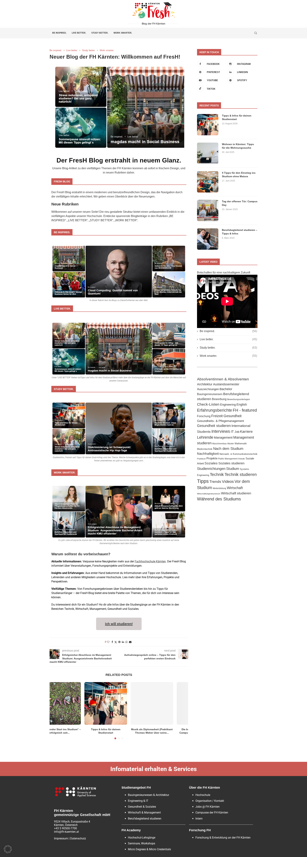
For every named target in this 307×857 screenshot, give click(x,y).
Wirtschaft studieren (236, 493)
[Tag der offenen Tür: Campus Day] (207, 210)
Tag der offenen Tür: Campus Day (239, 203)
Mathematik (241, 443)
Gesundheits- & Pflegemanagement (220, 421)
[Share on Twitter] (115, 642)
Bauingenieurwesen (209, 394)
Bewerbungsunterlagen (238, 399)
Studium (232, 469)
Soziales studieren (231, 463)
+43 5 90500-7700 (65, 828)
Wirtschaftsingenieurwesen (208, 494)
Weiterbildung (219, 488)
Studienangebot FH (136, 787)
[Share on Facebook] (112, 642)
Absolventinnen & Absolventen (223, 379)
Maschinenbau (219, 443)
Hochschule (202, 795)
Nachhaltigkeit (208, 453)
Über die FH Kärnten (204, 787)
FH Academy (131, 830)
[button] (8, 849)
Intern (199, 818)
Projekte (211, 458)
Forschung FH (200, 830)
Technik (217, 474)
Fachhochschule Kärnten (150, 561)
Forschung (204, 416)
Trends (215, 481)
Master (230, 443)
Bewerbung (219, 399)
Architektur (204, 384)
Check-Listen (208, 404)
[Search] (255, 33)
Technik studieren (241, 474)
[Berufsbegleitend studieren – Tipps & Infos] (207, 239)
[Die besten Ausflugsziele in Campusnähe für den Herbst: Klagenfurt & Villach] (165, 703)
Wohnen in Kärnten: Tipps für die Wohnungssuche (238, 146)
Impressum (61, 838)
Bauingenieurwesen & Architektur (148, 795)
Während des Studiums (219, 499)
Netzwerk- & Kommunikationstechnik (238, 454)
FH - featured (245, 410)
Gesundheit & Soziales (142, 806)
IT (232, 431)
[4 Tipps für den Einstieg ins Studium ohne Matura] (207, 181)
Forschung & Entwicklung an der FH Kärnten (223, 837)
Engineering (228, 404)
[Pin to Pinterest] (119, 642)
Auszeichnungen (208, 389)
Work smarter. (123, 33)
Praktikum (201, 459)
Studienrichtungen (211, 469)
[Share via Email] (130, 642)
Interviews (220, 431)
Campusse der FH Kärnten (211, 812)
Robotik (241, 459)
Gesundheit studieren (214, 426)
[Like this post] (108, 642)
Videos (228, 481)
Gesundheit (232, 416)
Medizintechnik (204, 449)
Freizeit (217, 416)
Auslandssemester (226, 384)
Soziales (211, 463)
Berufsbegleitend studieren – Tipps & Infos (239, 232)
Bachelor (226, 389)
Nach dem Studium (228, 449)
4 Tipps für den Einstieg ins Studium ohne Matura (238, 174)
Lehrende (205, 437)
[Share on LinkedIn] (123, 642)
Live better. (79, 33)
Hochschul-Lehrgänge (141, 837)
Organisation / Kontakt (209, 800)
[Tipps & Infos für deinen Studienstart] (73, 703)
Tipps (203, 481)
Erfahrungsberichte (214, 410)
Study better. (99, 33)
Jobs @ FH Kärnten (207, 806)
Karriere (246, 431)
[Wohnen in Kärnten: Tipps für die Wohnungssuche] (207, 153)
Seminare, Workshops (141, 843)
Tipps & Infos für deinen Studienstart (236, 117)
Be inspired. (59, 33)
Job (237, 431)
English (241, 404)
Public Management (228, 458)
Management (223, 437)
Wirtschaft (235, 488)
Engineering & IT (138, 800)
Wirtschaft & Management (144, 812)
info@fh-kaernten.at (66, 831)
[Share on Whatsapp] (126, 642)
